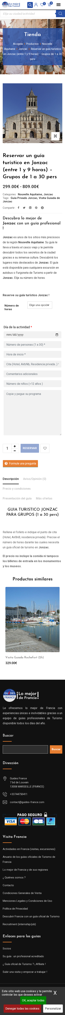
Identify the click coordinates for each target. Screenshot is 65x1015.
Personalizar (53, 1008)
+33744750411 (18, 794)
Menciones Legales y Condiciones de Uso (27, 901)
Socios (7, 948)
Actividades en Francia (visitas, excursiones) (29, 849)
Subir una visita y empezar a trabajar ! (25, 972)
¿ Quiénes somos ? (14, 877)
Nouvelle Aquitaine (30, 194)
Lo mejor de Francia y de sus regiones (25, 869)
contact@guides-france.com (27, 802)
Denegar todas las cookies (22, 1008)
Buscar (8, 735)
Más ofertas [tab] (44, 498)
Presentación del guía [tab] (17, 498)
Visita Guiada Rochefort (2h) (24, 657)
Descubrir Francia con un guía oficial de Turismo (31, 916)
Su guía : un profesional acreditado (23, 956)
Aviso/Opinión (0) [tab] (34, 479)
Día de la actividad (18, 327)
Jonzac (48, 194)
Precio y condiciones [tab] (17, 488)
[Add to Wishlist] (44, 448)
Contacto (8, 885)
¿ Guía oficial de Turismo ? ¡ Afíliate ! (24, 964)
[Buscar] (60, 13)
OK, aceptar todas (33, 1000)
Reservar (30, 448)
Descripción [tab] (11, 479)
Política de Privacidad (15, 908)
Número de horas (12, 307)
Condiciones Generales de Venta (22, 893)
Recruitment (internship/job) (19, 924)
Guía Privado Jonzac (24, 198)
